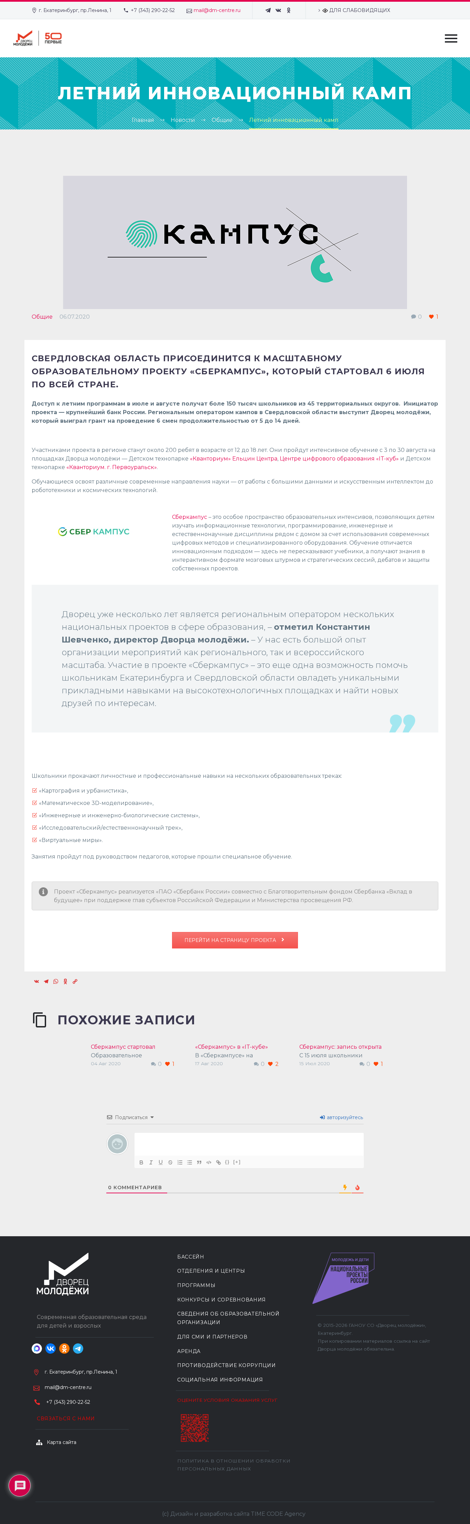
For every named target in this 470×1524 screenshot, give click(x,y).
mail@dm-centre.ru (217, 10)
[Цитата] (199, 1162)
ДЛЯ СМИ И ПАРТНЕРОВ (212, 1337)
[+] (237, 1161)
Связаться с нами (66, 1418)
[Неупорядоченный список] (189, 1162)
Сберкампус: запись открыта (340, 1047)
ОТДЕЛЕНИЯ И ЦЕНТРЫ (211, 1271)
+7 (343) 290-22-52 (153, 10)
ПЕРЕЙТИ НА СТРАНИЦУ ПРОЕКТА (230, 940)
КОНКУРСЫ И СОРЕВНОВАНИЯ (221, 1300)
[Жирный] (141, 1162)
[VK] (278, 10)
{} (227, 1161)
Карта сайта (61, 1442)
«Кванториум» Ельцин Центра (233, 458)
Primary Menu (451, 38)
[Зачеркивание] (170, 1162)
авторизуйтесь (344, 1117)
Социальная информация (220, 1380)
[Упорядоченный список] (180, 1162)
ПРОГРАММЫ (196, 1285)
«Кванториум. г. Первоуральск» (111, 467)
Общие (42, 317)
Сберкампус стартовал (123, 1047)
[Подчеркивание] (160, 1162)
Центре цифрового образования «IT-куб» (339, 458)
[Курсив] (151, 1162)
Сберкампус (189, 517)
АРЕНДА (189, 1351)
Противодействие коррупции (226, 1365)
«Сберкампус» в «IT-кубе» (231, 1047)
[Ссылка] (218, 1162)
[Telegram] (268, 10)
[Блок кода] (209, 1162)
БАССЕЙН (190, 1257)
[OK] (289, 10)
